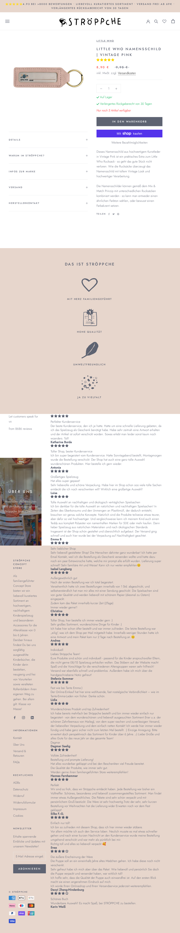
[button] (106, 60)
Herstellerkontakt (24, 203)
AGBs (16, 783)
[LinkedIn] (32, 717)
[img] (106, 416)
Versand (15, 187)
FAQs (16, 762)
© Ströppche (18, 892)
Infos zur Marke (22, 171)
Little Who (105, 40)
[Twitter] (113, 214)
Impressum (20, 809)
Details (15, 139)
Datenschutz (20, 789)
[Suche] (156, 21)
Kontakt (17, 738)
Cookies (18, 816)
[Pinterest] (118, 214)
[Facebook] (109, 214)
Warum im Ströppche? (27, 155)
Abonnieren (29, 869)
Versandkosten (127, 73)
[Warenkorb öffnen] (173, 21)
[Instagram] (23, 717)
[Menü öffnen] (7, 21)
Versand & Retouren (19, 753)
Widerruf (18, 796)
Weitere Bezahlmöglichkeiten (129, 142)
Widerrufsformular (24, 802)
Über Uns (18, 744)
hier (33, 511)
